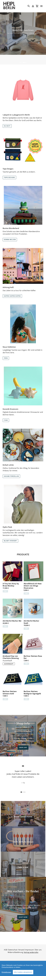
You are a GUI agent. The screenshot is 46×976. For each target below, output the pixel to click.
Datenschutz (13, 950)
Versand (21, 950)
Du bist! (7, 126)
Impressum (29, 950)
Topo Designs (9, 177)
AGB (5, 950)
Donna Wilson (10, 239)
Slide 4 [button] (25, 62)
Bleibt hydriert (10, 541)
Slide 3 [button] (23, 62)
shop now (23, 917)
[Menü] (41, 6)
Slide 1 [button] (20, 62)
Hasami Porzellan (11, 476)
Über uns (23, 747)
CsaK (6, 420)
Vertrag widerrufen (31, 952)
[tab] (20, 62)
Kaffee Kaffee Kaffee (12, 296)
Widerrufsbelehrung (15, 952)
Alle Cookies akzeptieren (23, 972)
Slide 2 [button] (22, 62)
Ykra (6, 358)
